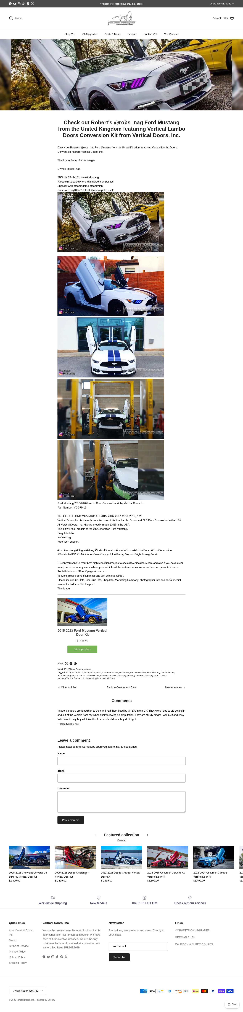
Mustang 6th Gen (135, 675)
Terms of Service (19, 945)
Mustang (122, 675)
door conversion (138, 672)
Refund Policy (17, 957)
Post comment (70, 819)
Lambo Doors (92, 675)
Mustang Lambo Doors (156, 675)
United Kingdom (93, 678)
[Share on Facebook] (71, 663)
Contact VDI (150, 34)
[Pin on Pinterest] (75, 663)
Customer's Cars (110, 672)
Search (13, 940)
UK (82, 678)
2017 (80, 672)
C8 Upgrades (89, 34)
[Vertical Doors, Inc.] (121, 18)
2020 (98, 672)
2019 (92, 672)
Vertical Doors (108, 678)
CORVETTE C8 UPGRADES (192, 930)
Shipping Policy (18, 962)
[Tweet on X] (66, 663)
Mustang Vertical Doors (68, 678)
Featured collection (121, 835)
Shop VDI (70, 34)
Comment (63, 788)
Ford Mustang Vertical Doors (71, 675)
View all (121, 840)
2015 (68, 672)
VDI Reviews (171, 34)
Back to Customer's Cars (121, 687)
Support (132, 34)
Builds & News (112, 34)
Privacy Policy (17, 951)
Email (60, 770)
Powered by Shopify (45, 1000)
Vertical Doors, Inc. (26, 1000)
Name (61, 753)
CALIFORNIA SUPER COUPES (194, 944)
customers (124, 672)
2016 (74, 672)
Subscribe (119, 957)
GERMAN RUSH (185, 937)
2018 (86, 672)
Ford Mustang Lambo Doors (160, 672)
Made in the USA (108, 675)
